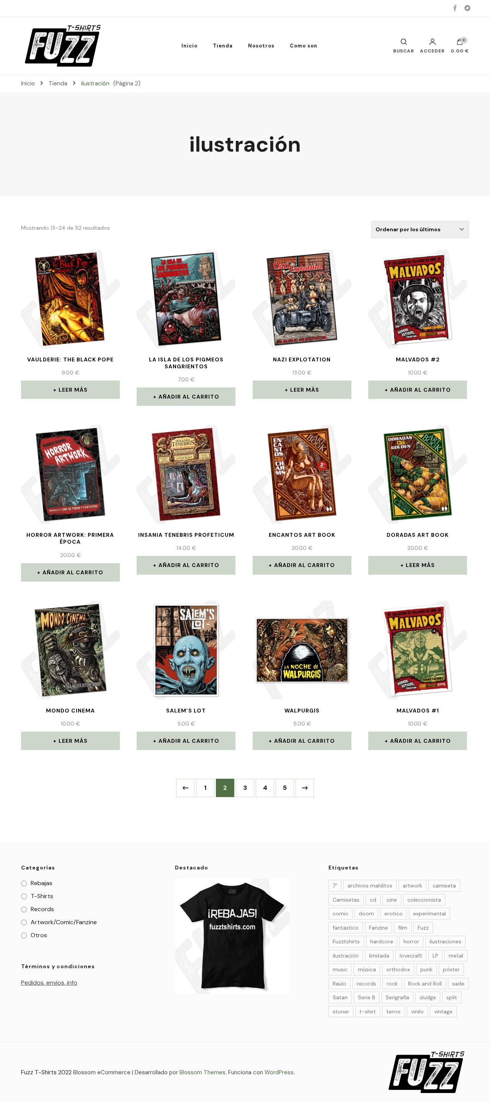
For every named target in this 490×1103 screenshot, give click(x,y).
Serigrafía (397, 997)
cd (373, 899)
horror (411, 941)
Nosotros (261, 45)
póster (451, 969)
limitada (379, 955)
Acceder (432, 50)
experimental (429, 913)
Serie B (366, 997)
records (366, 983)
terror (393, 1011)
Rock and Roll (425, 983)
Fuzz (423, 927)
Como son (303, 45)
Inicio (189, 45)
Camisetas (346, 899)
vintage (443, 1011)
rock (392, 983)
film (402, 927)
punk (426, 969)
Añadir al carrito (188, 396)
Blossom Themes (202, 1072)
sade (458, 983)
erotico (393, 913)
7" (335, 885)
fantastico (346, 927)
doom (366, 913)
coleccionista (424, 899)
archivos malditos (370, 885)
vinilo (417, 1011)
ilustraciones (445, 941)
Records (42, 909)
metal (456, 955)
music (340, 969)
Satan (340, 997)
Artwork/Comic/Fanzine (64, 922)
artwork (412, 885)
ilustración (346, 955)
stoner (341, 1011)
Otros (39, 935)
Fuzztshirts (346, 941)
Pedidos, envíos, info (49, 983)
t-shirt (367, 1011)
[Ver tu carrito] (459, 44)
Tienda (223, 45)
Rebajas (41, 883)
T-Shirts (42, 896)
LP (435, 955)
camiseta (444, 885)
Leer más (73, 389)
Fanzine (378, 927)
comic (340, 913)
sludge (428, 997)
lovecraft (411, 955)
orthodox (398, 969)
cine (392, 899)
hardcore (381, 941)
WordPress (279, 1072)
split (451, 997)
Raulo (339, 983)
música (367, 969)
